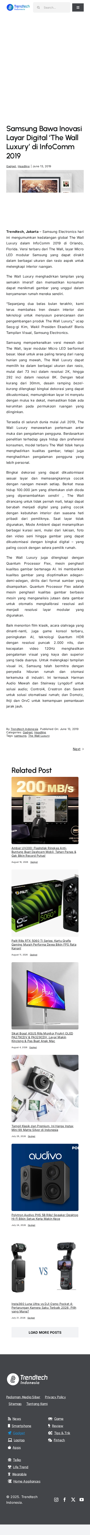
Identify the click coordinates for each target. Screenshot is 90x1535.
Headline (24, 166)
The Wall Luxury (39, 735)
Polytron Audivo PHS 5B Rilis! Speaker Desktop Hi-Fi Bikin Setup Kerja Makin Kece (45, 1216)
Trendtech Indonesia (24, 729)
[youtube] (82, 1500)
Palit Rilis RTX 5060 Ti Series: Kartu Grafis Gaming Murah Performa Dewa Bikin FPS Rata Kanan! (44, 944)
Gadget (11, 166)
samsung (20, 735)
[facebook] (65, 1500)
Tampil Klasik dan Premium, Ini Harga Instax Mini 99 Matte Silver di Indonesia (42, 1128)
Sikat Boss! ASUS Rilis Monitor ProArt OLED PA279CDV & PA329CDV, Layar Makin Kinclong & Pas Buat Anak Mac (42, 1037)
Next (76, 749)
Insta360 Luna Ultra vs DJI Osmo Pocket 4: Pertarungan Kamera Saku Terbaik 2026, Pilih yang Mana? (44, 1307)
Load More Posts (45, 1332)
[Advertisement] (45, 62)
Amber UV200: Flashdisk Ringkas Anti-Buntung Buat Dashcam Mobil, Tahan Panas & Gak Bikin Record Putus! (44, 851)
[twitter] (73, 1500)
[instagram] (56, 1500)
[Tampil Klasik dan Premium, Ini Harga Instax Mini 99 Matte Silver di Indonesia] (45, 1057)
